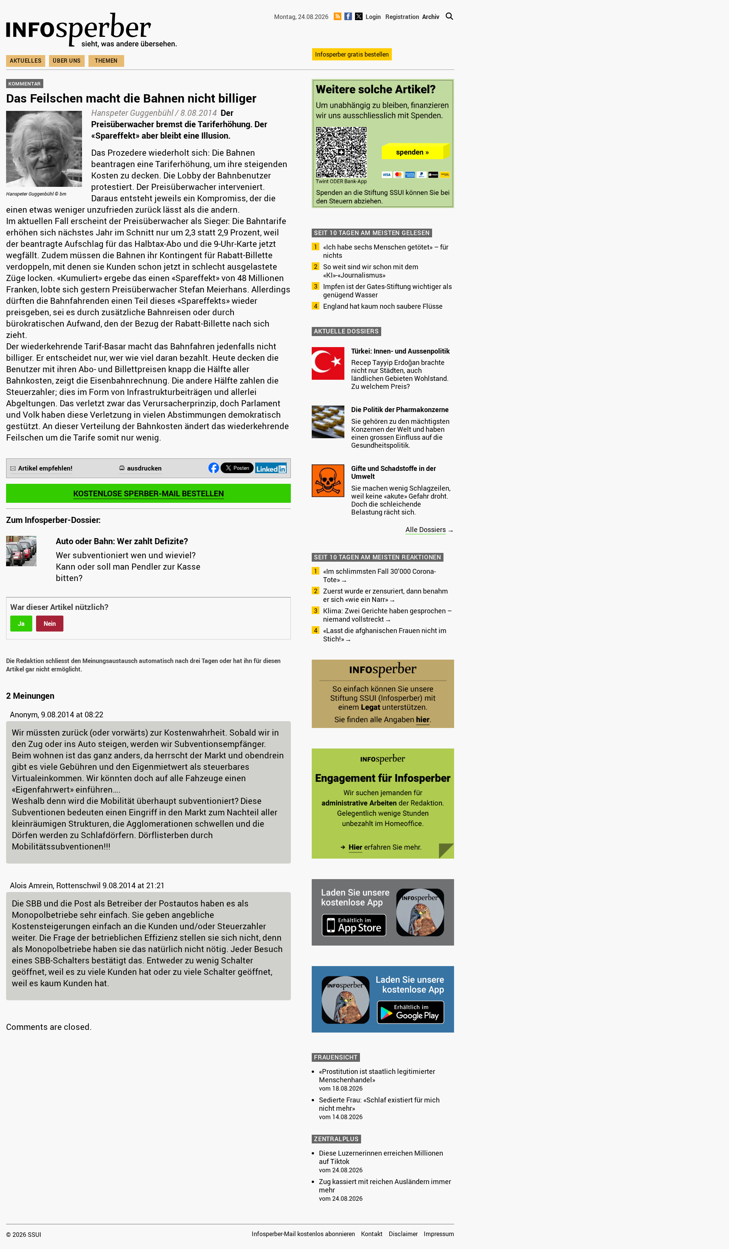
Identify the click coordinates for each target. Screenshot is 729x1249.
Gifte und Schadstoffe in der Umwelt (393, 472)
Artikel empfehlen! (45, 468)
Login (373, 17)
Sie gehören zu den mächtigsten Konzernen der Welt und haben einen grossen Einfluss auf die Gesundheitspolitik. (400, 433)
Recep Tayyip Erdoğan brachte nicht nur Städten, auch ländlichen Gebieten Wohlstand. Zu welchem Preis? (400, 374)
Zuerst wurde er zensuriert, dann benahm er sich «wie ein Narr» (385, 595)
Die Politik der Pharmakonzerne (400, 409)
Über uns (67, 60)
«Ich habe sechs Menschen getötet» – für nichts (385, 251)
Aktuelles (25, 60)
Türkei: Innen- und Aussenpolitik (400, 350)
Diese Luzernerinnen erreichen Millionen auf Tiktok (381, 1157)
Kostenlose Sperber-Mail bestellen (148, 493)
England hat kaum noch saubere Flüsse (383, 306)
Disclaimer (403, 1234)
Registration (402, 17)
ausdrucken (144, 468)
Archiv (430, 17)
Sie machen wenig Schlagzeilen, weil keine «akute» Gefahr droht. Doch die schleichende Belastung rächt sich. (401, 499)
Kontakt (372, 1234)
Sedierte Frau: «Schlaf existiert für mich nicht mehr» (379, 1104)
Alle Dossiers (426, 529)
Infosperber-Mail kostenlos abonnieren (303, 1234)
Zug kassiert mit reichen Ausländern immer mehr (385, 1185)
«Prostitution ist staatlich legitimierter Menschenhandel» (377, 1075)
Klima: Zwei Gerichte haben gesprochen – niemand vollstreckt (387, 615)
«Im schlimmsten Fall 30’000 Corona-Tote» (379, 575)
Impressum (439, 1234)
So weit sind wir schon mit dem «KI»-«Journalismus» (370, 270)
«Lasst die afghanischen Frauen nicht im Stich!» (385, 634)
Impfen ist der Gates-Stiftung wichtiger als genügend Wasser (387, 290)
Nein (50, 623)
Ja (21, 623)
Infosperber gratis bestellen (352, 54)
